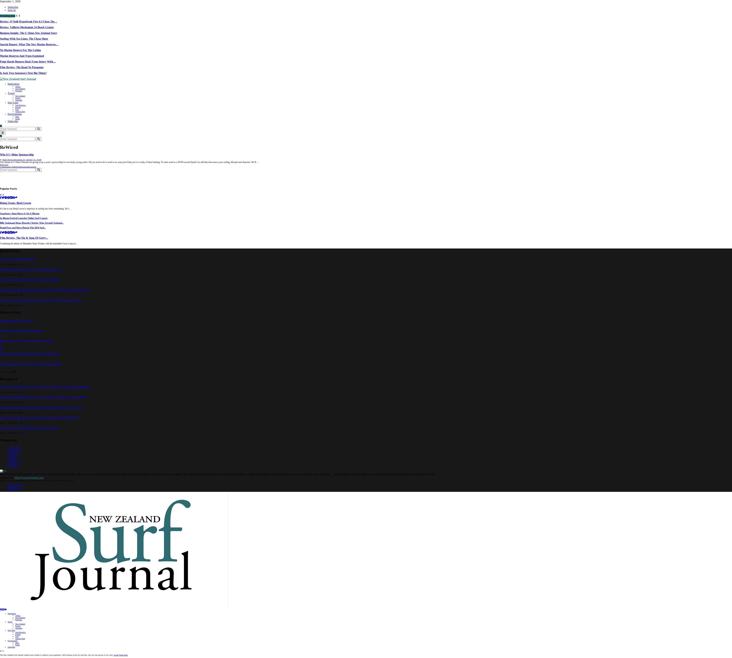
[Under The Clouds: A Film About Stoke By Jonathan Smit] (1, 349)
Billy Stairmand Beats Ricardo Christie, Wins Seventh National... (31, 223)
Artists (17, 87)
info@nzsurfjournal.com (29, 477)
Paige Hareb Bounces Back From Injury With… (28, 61)
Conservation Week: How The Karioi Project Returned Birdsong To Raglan (39, 418)
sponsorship (25, 167)
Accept (116, 655)
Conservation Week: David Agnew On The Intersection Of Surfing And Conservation (44, 290)
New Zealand (20, 96)
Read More (123, 655)
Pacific (17, 98)
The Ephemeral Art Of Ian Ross (16, 321)
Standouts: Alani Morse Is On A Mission (19, 213)
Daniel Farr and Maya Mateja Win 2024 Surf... (23, 228)
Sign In (12, 10)
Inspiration (13, 84)
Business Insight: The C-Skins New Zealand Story (28, 33)
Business (18, 91)
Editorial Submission (16, 484)
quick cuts (10, 167)
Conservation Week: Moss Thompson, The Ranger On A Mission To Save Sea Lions (43, 397)
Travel (11, 93)
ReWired (17, 167)
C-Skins (3, 167)
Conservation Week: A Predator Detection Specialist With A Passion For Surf (41, 300)
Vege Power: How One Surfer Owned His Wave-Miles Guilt (30, 364)
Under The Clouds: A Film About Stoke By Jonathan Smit (29, 354)
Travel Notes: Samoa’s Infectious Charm (21, 331)
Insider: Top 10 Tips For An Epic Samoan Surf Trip (26, 341)
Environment (15, 114)
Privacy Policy (13, 487)
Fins (17, 109)
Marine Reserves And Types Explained (22, 55)
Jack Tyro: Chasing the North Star (18, 259)
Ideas (17, 117)
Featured (13, 452)
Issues (17, 119)
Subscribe (13, 7)
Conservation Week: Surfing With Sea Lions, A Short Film (30, 280)
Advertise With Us (15, 489)
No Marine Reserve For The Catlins (20, 50)
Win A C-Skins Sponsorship (17, 154)
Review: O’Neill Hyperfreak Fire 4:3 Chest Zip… (28, 21)
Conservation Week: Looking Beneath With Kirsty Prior (29, 428)
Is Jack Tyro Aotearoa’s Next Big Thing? (23, 73)
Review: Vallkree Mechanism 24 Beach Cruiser (27, 27)
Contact (11, 491)
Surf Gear (13, 102)
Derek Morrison (8, 160)
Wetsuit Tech (20, 112)
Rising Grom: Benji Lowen (15, 203)
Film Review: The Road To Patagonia (21, 67)
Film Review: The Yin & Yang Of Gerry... (24, 237)
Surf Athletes (20, 89)
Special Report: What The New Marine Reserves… (29, 44)
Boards (18, 107)
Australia (18, 100)
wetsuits (33, 167)
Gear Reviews (20, 105)
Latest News (14, 464)
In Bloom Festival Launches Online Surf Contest (23, 218)
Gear (11, 460)
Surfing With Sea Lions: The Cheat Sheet (24, 38)
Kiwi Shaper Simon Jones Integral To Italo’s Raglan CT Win (30, 270)
